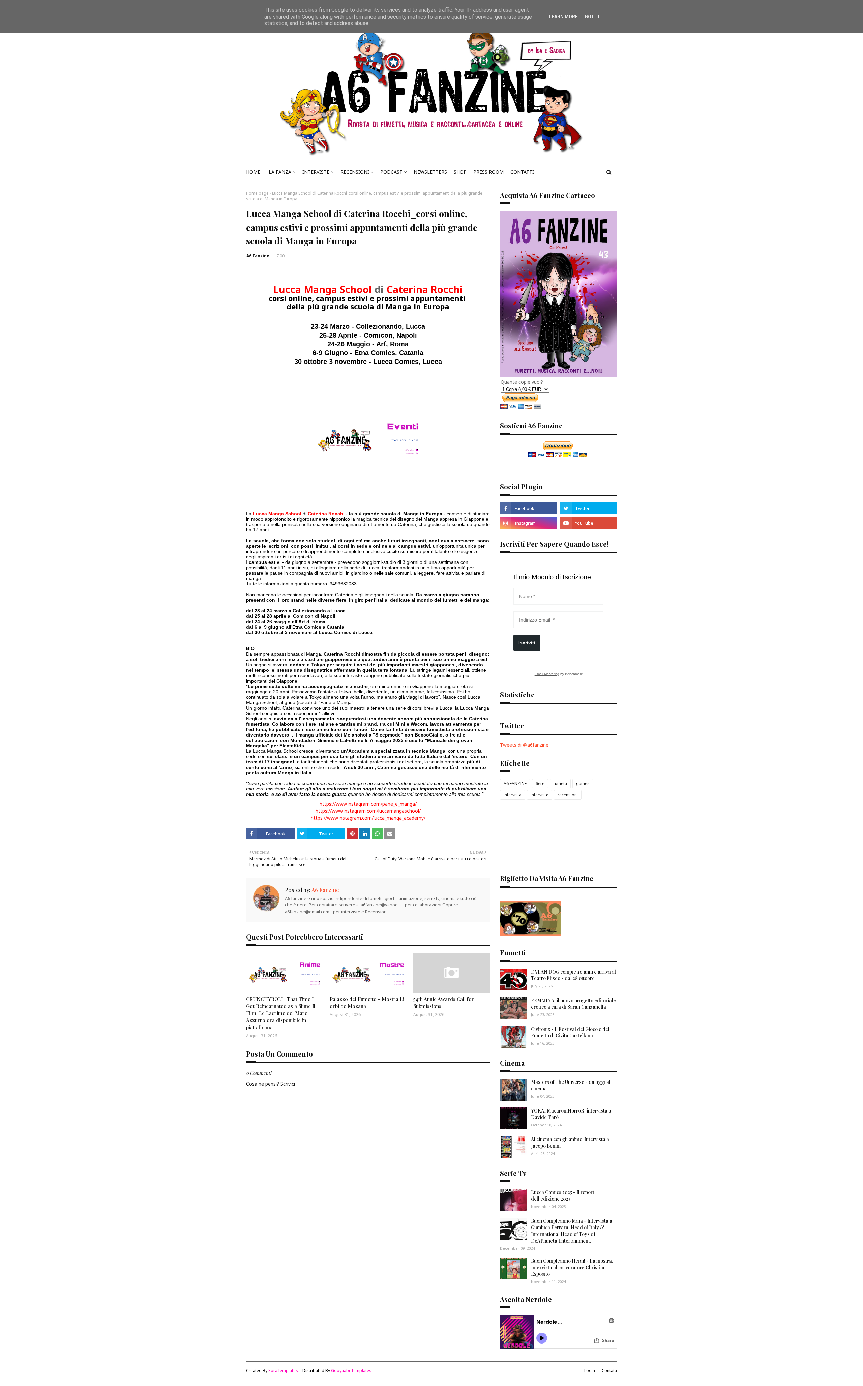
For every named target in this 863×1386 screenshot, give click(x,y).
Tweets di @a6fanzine (524, 745)
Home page (257, 193)
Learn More (563, 16)
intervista (513, 795)
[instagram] (528, 523)
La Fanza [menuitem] (280, 172)
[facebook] (528, 508)
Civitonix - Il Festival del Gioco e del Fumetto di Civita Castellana (570, 1032)
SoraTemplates (283, 1371)
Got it (592, 16)
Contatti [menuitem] (522, 172)
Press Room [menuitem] (488, 172)
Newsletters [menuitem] (430, 172)
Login (589, 1371)
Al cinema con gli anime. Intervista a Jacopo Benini (570, 1142)
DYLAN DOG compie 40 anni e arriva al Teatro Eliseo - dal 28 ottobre (573, 975)
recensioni (568, 795)
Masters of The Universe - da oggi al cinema (571, 1085)
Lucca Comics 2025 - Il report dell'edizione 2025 (562, 1195)
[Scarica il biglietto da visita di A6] (530, 934)
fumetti (560, 783)
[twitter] (588, 508)
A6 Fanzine (257, 256)
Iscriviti (526, 642)
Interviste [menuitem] (315, 172)
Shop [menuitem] (460, 172)
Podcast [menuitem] (391, 172)
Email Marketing (547, 674)
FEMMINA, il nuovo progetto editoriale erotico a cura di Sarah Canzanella (573, 1003)
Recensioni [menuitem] (354, 172)
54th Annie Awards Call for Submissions (443, 1002)
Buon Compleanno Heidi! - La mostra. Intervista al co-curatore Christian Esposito (572, 1267)
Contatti (609, 1371)
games (583, 783)
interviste (539, 795)
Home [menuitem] (253, 172)
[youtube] (588, 523)
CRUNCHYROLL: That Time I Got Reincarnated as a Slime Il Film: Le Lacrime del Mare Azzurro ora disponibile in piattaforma (280, 1013)
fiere (540, 783)
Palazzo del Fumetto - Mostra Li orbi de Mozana (367, 1002)
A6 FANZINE (515, 783)
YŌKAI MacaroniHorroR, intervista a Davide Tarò (571, 1114)
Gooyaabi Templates (351, 1371)
